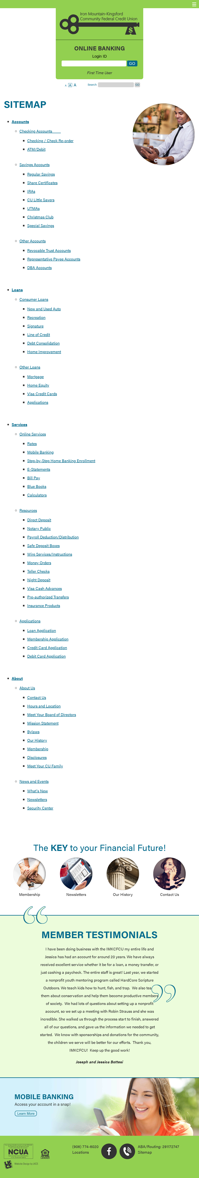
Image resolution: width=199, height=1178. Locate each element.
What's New (37, 791)
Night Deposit (38, 579)
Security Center (40, 808)
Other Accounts (32, 241)
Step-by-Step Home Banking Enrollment (61, 460)
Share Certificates (42, 182)
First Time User (99, 72)
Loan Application (41, 630)
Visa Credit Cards (42, 393)
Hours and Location (44, 706)
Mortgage (35, 376)
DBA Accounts (39, 267)
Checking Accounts (40, 131)
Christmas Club (40, 217)
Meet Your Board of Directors (51, 714)
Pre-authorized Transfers (48, 597)
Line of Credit (38, 334)
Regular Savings (41, 174)
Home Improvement (44, 351)
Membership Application (47, 639)
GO (137, 84)
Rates (32, 443)
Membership (37, 748)
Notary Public (39, 528)
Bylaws (33, 731)
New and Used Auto (44, 308)
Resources (28, 510)
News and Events (34, 781)
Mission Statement (42, 723)
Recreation (36, 317)
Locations (80, 1152)
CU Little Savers (40, 199)
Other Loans (29, 367)
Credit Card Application (47, 647)
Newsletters (37, 799)
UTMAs (33, 208)
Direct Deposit (39, 520)
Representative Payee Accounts (53, 259)
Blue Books (36, 486)
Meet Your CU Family (45, 766)
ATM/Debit (36, 149)
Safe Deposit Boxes (43, 545)
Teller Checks (38, 571)
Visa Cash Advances (44, 588)
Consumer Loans (33, 299)
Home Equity (38, 385)
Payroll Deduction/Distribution (53, 537)
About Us (27, 688)
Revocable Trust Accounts (49, 250)
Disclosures (37, 757)
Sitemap (145, 1152)
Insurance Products (43, 605)
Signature (35, 326)
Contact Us (36, 697)
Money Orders (39, 562)
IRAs (31, 191)
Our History (37, 740)
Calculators (37, 495)
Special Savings (40, 225)
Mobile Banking (40, 452)
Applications (37, 402)
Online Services (32, 434)
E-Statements (38, 469)
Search (92, 84)
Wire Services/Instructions (49, 554)
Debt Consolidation (43, 343)
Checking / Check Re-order (50, 140)
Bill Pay (33, 477)
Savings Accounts (34, 164)
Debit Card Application (46, 656)
